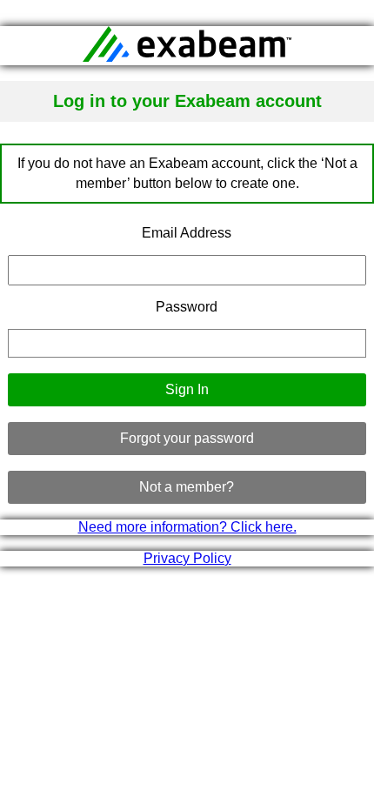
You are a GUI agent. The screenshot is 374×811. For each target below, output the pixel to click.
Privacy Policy (187, 558)
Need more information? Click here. (187, 526)
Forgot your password (187, 438)
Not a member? (186, 486)
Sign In (187, 389)
